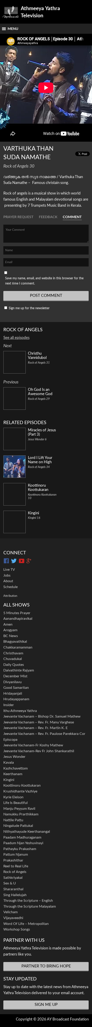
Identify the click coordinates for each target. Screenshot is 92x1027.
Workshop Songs (16, 929)
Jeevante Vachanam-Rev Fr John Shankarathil (38, 751)
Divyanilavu (12, 682)
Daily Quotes (13, 665)
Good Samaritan (16, 687)
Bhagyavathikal (15, 641)
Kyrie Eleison (13, 797)
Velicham (10, 912)
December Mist (15, 676)
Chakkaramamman (17, 647)
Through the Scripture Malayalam (29, 906)
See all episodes (16, 338)
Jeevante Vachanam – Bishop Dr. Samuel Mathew (42, 716)
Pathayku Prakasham (19, 849)
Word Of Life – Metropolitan (26, 924)
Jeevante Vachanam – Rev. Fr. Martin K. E (35, 728)
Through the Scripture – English (28, 900)
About (8, 581)
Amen (8, 624)
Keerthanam (12, 774)
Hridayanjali (12, 693)
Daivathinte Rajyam (18, 670)
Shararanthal (13, 889)
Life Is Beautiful (15, 803)
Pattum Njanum (15, 854)
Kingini (8, 780)
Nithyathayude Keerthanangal (26, 831)
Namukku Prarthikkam (20, 814)
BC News (10, 636)
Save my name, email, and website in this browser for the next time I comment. (44, 281)
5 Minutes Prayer (16, 613)
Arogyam (10, 630)
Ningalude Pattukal (18, 826)
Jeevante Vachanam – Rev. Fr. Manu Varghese (38, 722)
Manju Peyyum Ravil (19, 808)
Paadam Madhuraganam (22, 837)
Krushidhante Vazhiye (20, 791)
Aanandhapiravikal (17, 618)
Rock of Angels (14, 872)
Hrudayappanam (16, 699)
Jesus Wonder (14, 757)
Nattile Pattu (13, 820)
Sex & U (9, 883)
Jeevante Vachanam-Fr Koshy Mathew (33, 745)
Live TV (9, 569)
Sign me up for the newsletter (29, 308)
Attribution (10, 596)
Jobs (6, 575)
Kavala (8, 762)
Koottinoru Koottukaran (22, 785)
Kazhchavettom (15, 768)
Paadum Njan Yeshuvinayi (23, 843)
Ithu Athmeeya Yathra (20, 711)
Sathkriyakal (13, 877)
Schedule (10, 587)
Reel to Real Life (15, 866)
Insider (8, 705)
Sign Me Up (46, 1005)
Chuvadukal (12, 659)
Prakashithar (13, 860)
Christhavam (13, 653)
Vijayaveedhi (13, 918)
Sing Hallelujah (15, 895)
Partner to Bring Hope (46, 966)
